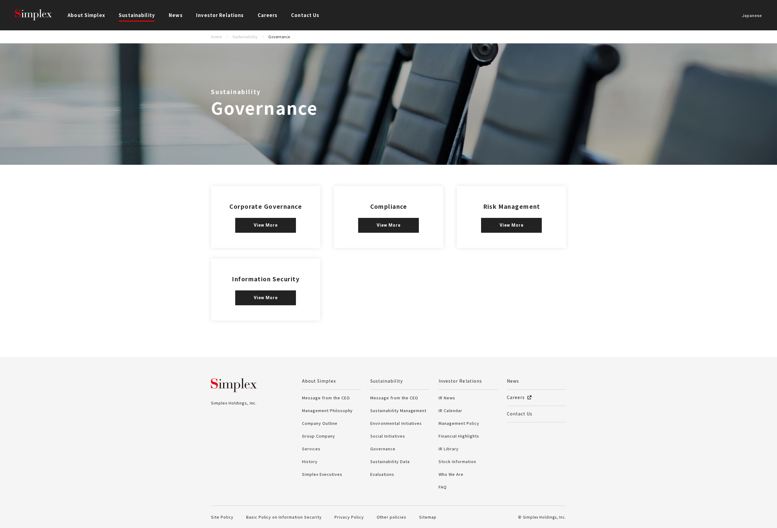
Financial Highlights (459, 436)
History (309, 461)
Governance (382, 449)
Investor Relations (460, 381)
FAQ (443, 487)
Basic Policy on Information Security (284, 517)
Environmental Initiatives (396, 423)
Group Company (318, 436)
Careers (267, 15)
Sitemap (427, 517)
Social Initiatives (387, 436)
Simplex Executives (322, 474)
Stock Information (457, 461)
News (176, 15)
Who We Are (451, 474)
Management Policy (459, 423)
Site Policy (222, 517)
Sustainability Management (398, 410)
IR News (447, 398)
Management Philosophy (327, 410)
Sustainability (244, 36)
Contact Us (305, 15)
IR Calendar (450, 410)
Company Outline (320, 423)
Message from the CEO (326, 398)
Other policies (392, 517)
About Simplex (319, 381)
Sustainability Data (390, 461)
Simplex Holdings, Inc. (39, 15)
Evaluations (382, 474)
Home (216, 36)
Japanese (752, 16)
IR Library (449, 449)
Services (311, 449)
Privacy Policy (349, 517)
